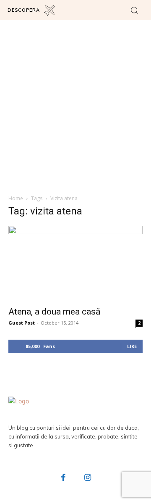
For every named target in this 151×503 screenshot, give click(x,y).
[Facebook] (64, 478)
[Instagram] (88, 478)
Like (132, 346)
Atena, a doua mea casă (54, 312)
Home (15, 198)
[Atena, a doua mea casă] (75, 263)
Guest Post (21, 323)
